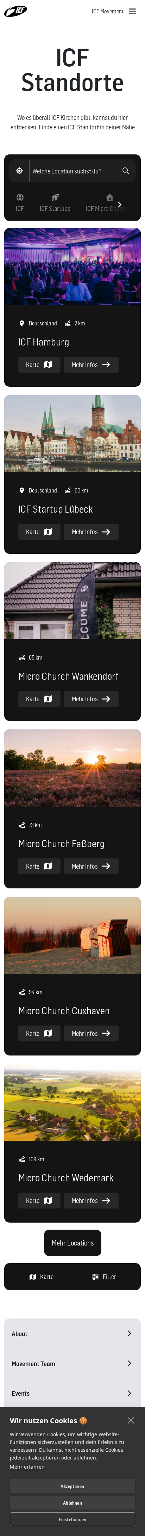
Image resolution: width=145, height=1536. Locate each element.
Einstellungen (73, 1519)
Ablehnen (72, 1503)
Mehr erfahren (27, 1466)
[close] (131, 1420)
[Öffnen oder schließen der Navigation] (132, 11)
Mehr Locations (73, 1243)
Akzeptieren (72, 1486)
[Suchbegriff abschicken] (126, 170)
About (19, 1334)
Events (21, 1393)
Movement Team (33, 1363)
